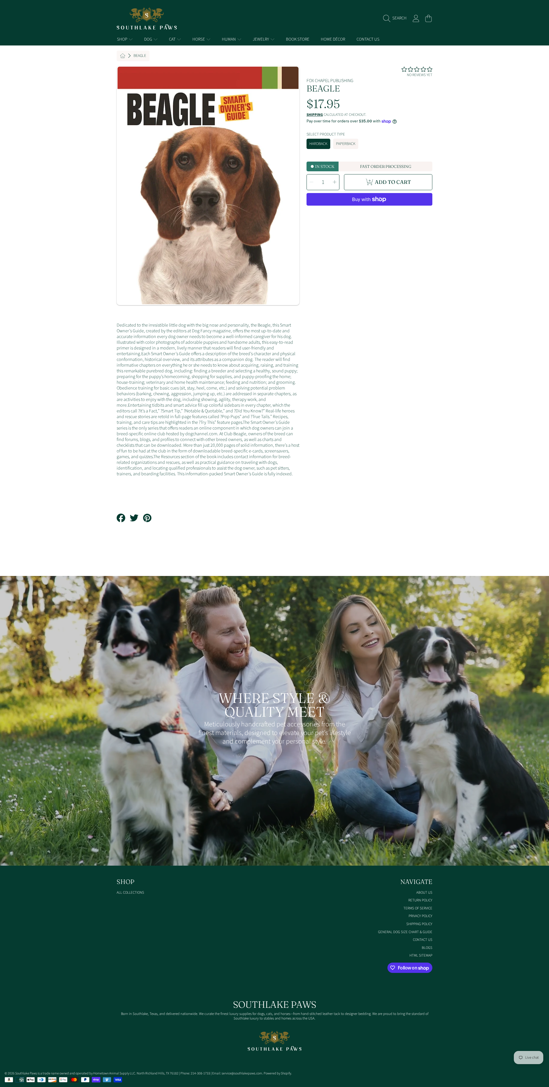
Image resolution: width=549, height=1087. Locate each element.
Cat (172, 39)
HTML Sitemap (420, 955)
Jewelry (261, 39)
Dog (148, 39)
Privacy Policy (420, 916)
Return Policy (420, 900)
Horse (199, 39)
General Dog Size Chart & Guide (405, 932)
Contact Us (422, 939)
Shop (122, 39)
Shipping (315, 114)
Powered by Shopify (277, 1073)
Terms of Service (417, 908)
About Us (424, 892)
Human (229, 39)
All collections (130, 892)
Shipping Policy (419, 924)
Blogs (427, 947)
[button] (396, 18)
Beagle (140, 56)
